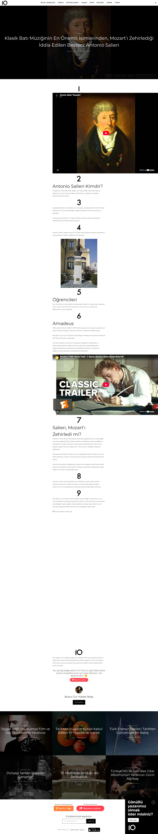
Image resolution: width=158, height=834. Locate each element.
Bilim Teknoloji (48, 2)
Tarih (117, 2)
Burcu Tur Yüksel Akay (76, 51)
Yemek (109, 2)
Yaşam (84, 2)
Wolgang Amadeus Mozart (145, 75)
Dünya (61, 2)
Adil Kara (135, 737)
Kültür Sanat (72, 2)
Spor (92, 2)
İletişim (82, 830)
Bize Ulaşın (133, 820)
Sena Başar (81, 737)
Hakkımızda (74, 830)
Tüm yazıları (79, 702)
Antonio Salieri (120, 75)
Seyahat (100, 2)
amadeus (109, 75)
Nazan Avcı (135, 783)
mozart (131, 75)
